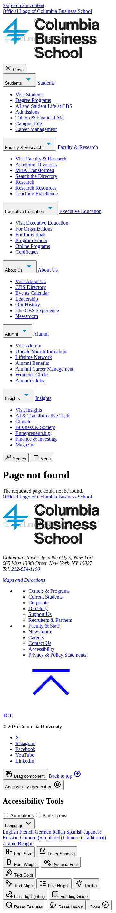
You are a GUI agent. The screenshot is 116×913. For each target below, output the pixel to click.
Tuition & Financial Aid (39, 117)
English (10, 832)
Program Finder (31, 240)
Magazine (25, 444)
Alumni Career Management (44, 369)
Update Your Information (40, 351)
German (43, 832)
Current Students (45, 597)
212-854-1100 (25, 569)
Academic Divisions (36, 164)
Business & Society (35, 427)
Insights (13, 398)
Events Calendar (32, 293)
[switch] (6, 815)
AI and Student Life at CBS (43, 106)
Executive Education (25, 211)
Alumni (12, 334)
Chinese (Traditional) (84, 837)
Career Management (36, 129)
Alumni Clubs (29, 380)
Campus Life (28, 123)
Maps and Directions (24, 580)
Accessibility (41, 649)
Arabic (9, 843)
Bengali (26, 843)
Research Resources (35, 187)
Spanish (74, 832)
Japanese (93, 832)
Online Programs (32, 246)
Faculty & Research (24, 147)
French (26, 832)
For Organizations (33, 228)
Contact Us (39, 643)
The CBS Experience (37, 310)
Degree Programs (33, 100)
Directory (38, 608)
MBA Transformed (34, 170)
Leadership (26, 299)
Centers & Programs (49, 591)
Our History (27, 304)
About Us (14, 270)
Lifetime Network (33, 357)
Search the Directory (36, 176)
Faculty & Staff (44, 626)
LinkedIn (24, 761)
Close (18, 69)
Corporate (38, 602)
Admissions (27, 112)
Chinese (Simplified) (41, 837)
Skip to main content (23, 5)
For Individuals (30, 234)
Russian (11, 837)
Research (24, 182)
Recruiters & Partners (50, 620)
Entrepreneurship (32, 433)
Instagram (25, 743)
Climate (23, 421)
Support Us (40, 614)
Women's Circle (31, 374)
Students (14, 83)
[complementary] (58, 779)
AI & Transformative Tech (42, 415)
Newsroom (26, 316)
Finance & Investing (36, 439)
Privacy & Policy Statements (57, 655)
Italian (59, 832)
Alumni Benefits (32, 363)
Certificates (26, 252)
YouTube (24, 755)
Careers (36, 637)
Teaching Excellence (36, 193)
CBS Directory (30, 287)
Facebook (25, 749)
